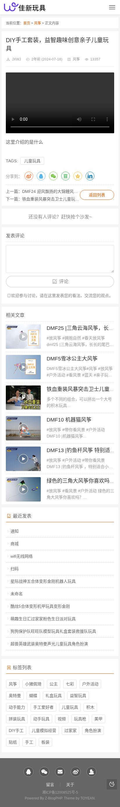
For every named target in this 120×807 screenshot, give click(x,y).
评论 (63, 281)
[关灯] (112, 784)
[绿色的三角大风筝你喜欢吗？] (23, 489)
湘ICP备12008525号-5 (60, 792)
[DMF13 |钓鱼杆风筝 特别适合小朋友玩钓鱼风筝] (23, 459)
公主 (54, 684)
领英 (90, 176)
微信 (53, 176)
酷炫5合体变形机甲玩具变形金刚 (40, 606)
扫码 (14, 568)
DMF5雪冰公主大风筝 (72, 359)
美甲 (98, 719)
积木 (90, 707)
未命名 (16, 593)
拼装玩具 (17, 719)
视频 (62, 719)
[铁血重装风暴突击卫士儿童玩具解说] (23, 397)
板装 (45, 742)
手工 (29, 742)
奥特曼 (15, 695)
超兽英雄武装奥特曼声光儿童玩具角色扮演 (49, 643)
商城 (14, 543)
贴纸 (13, 742)
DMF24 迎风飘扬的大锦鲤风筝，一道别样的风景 (66, 191)
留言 (50, 784)
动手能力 (17, 707)
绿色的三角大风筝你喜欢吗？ (81, 481)
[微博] (76, 772)
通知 (14, 531)
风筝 (37, 23)
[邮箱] (60, 772)
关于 (70, 784)
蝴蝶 (33, 695)
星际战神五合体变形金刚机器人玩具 (43, 581)
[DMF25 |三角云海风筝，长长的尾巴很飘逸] (23, 336)
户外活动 (90, 684)
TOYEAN (87, 798)
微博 (28, 176)
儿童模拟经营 (44, 730)
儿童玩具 (32, 161)
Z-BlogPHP (53, 798)
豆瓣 (65, 176)
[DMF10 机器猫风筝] (23, 428)
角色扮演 (93, 730)
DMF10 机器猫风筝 (69, 420)
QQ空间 (77, 176)
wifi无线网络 (21, 556)
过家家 (70, 730)
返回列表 (97, 195)
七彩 (70, 684)
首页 (26, 23)
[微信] (44, 772)
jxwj (16, 59)
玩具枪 (80, 719)
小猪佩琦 (33, 684)
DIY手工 (16, 730)
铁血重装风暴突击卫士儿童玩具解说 (54, 199)
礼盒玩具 (53, 695)
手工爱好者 (43, 707)
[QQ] (28, 772)
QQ (41, 176)
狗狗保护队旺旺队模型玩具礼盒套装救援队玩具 (53, 631)
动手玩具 (41, 719)
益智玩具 (78, 695)
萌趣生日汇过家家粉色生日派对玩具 (43, 618)
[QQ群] (91, 772)
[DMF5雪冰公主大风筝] (23, 367)
